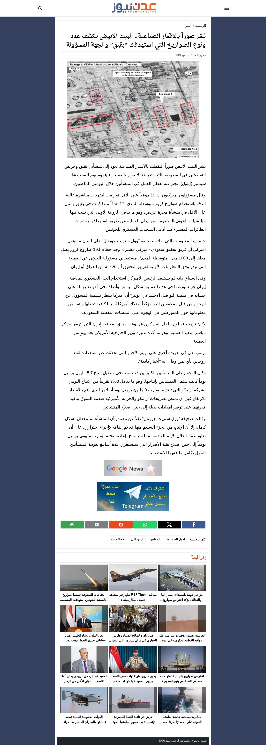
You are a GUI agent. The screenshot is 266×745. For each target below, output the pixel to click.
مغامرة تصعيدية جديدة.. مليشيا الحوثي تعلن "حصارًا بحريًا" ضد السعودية (182, 721)
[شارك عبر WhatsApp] (145, 524)
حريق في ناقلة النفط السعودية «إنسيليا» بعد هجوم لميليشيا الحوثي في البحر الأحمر (133, 721)
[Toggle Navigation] (228, 8)
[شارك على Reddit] (121, 524)
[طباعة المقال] (72, 524)
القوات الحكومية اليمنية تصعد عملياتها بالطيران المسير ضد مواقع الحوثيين (84, 721)
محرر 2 (201, 55)
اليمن (188, 25)
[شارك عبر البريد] (96, 524)
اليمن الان (137, 539)
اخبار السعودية (175, 539)
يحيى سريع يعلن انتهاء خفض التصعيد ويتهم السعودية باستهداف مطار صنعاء (133, 681)
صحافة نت (118, 539)
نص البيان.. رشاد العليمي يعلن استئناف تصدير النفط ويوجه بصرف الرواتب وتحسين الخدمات (84, 640)
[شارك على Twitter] (169, 524)
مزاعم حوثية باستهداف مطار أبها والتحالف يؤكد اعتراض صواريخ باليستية (182, 599)
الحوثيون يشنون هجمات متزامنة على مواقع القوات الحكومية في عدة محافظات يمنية (182, 640)
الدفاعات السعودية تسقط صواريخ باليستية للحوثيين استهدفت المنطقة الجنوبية (84, 599)
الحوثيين (155, 539)
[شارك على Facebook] (193, 524)
